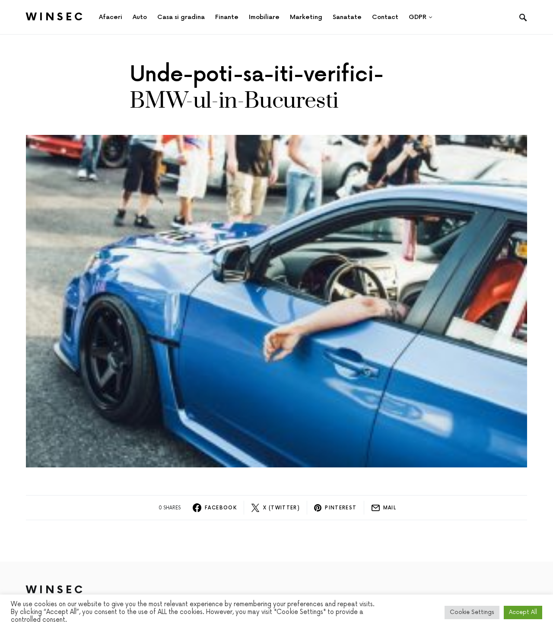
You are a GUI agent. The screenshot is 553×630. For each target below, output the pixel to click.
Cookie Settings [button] (472, 612)
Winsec (55, 17)
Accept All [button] (523, 612)
